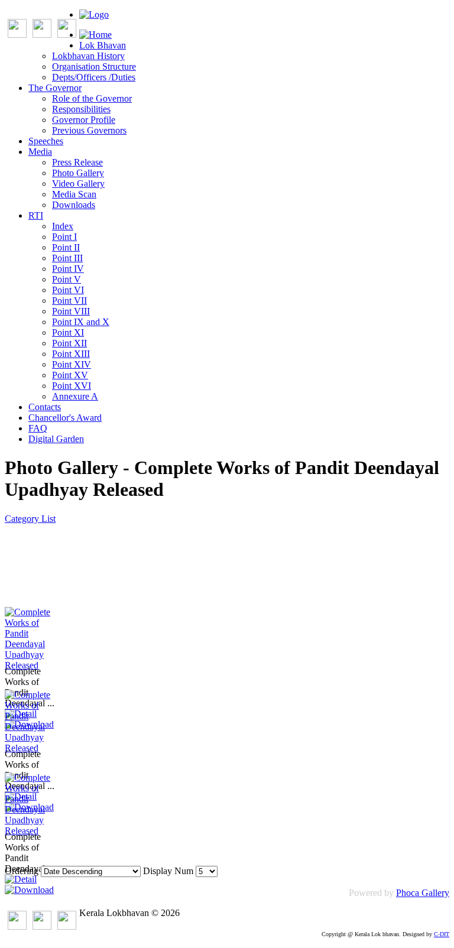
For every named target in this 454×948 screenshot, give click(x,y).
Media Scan (74, 194)
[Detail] (21, 879)
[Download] (29, 890)
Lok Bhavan (102, 45)
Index (62, 226)
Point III (67, 258)
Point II (66, 247)
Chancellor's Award (65, 418)
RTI (35, 215)
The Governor (55, 88)
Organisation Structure (94, 66)
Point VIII (71, 311)
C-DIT (441, 934)
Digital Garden (56, 439)
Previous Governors (89, 130)
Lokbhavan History (88, 56)
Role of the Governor (92, 98)
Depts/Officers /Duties (93, 77)
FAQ (37, 428)
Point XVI (71, 386)
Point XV (70, 375)
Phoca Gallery (422, 893)
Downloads (73, 205)
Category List (30, 519)
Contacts (44, 407)
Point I (64, 237)
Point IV (68, 269)
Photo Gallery (78, 173)
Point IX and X (80, 322)
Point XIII (71, 354)
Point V (66, 279)
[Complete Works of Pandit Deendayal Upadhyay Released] (34, 665)
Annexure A (75, 396)
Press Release (77, 162)
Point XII (69, 343)
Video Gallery (78, 183)
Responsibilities (81, 109)
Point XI (68, 332)
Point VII (69, 301)
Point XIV (71, 364)
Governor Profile (83, 120)
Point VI (68, 290)
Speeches (45, 141)
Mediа (40, 152)
